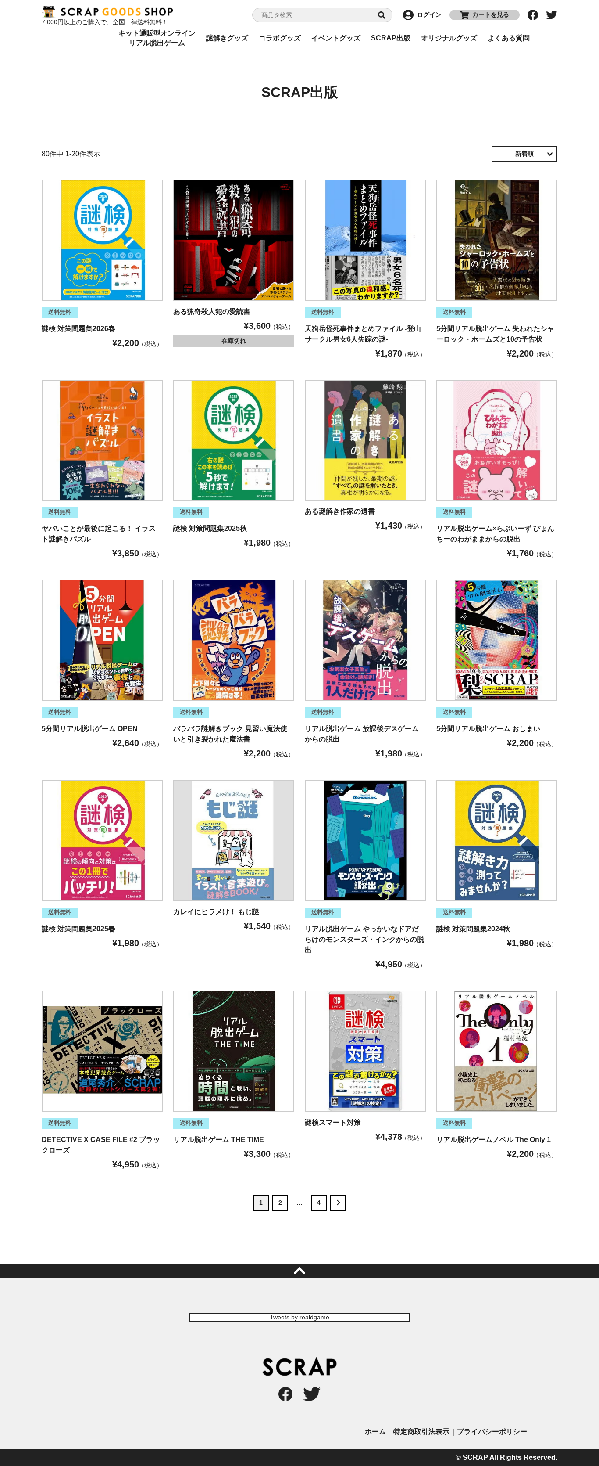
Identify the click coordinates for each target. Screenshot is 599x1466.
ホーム (375, 1431)
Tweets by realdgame (299, 1317)
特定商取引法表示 (421, 1431)
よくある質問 (509, 38)
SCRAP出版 (390, 38)
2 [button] (280, 1202)
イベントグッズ (335, 38)
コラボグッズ (280, 38)
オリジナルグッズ (449, 38)
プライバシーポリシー (492, 1431)
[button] (338, 1203)
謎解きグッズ (227, 38)
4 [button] (319, 1202)
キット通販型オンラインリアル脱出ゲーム (157, 38)
